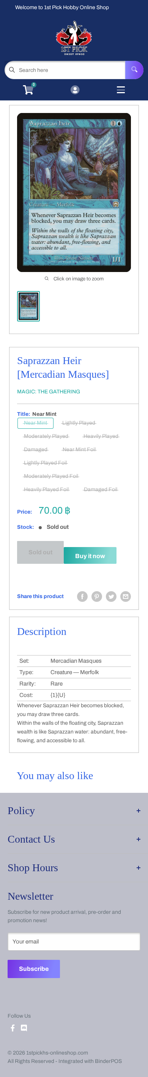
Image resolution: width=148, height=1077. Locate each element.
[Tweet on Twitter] (111, 596)
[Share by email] (125, 596)
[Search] (134, 70)
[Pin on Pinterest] (96, 596)
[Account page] (75, 90)
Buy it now (90, 556)
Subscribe (34, 969)
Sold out (40, 552)
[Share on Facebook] (82, 596)
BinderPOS (108, 1061)
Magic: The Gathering (48, 392)
